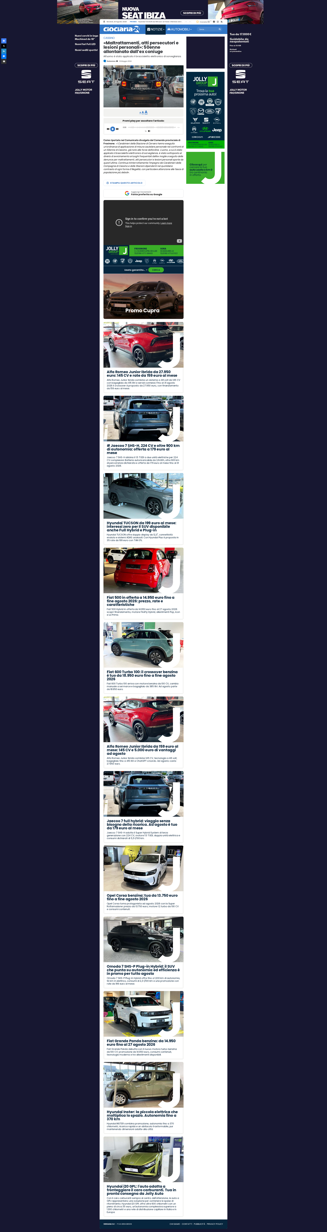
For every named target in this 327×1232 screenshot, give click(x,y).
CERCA (156, 270)
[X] (3, 46)
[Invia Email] (117, 61)
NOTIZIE (156, 29)
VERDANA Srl (109, 1224)
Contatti (187, 1224)
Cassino (109, 38)
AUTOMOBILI (180, 29)
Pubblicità (199, 1224)
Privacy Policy (215, 1224)
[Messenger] (3, 56)
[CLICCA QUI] (143, 222)
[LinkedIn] (3, 51)
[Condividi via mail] (3, 61)
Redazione (111, 61)
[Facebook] (3, 40)
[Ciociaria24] (121, 29)
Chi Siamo (175, 1224)
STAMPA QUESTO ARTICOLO (126, 183)
